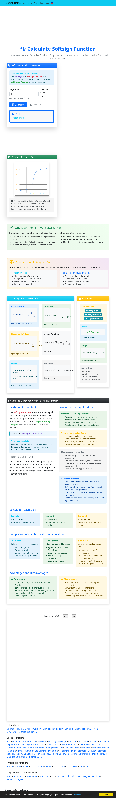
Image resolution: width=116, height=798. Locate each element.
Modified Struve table (17, 756)
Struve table (84, 753)
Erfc (66, 747)
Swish (66, 753)
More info (77, 794)
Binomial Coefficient (16, 747)
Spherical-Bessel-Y (36, 744)
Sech (75, 766)
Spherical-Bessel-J (17, 744)
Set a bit (69, 728)
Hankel (49, 744)
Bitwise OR (12, 731)
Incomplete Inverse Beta (91, 744)
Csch (69, 766)
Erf (61, 747)
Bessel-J (52, 741)
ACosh (10, 766)
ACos (9, 776)
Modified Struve (99, 753)
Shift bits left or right (53, 728)
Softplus (57, 753)
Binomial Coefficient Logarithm (43, 747)
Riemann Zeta (35, 756)
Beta (57, 744)
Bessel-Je (62, 741)
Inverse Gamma (25, 750)
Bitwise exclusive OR (29, 731)
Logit (73, 750)
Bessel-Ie (42, 741)
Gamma (12, 750)
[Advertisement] (58, 27)
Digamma (53, 750)
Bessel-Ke (83, 741)
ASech (33, 766)
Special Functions (41, 3)
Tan (79, 776)
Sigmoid (82, 750)
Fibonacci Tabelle (100, 747)
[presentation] (24, 315)
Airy (8, 741)
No (74, 616)
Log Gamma (40, 750)
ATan (41, 776)
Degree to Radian (91, 776)
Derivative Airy (19, 741)
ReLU (49, 753)
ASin (35, 776)
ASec (29, 776)
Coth (62, 766)
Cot (53, 776)
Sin (68, 776)
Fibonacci (85, 747)
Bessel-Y (94, 741)
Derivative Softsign (26, 753)
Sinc (74, 776)
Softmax (41, 753)
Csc (58, 776)
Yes (65, 616)
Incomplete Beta (69, 744)
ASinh (41, 766)
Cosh (55, 766)
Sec (63, 776)
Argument (15, 89)
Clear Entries (38, 104)
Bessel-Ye (104, 741)
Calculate (19, 104)
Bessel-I (32, 741)
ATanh (49, 766)
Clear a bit (80, 728)
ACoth (18, 766)
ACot (15, 776)
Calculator (27, 3)
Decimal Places (44, 91)
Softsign (11, 753)
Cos (48, 776)
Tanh (88, 766)
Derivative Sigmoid (97, 750)
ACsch (25, 766)
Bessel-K (72, 741)
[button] (53, 3)
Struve (74, 753)
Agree (105, 794)
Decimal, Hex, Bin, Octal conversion (24, 728)
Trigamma (64, 750)
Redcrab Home (13, 2)
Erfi (71, 747)
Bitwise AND (93, 728)
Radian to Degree (15, 779)
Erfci (77, 747)
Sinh (82, 766)
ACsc (22, 776)
